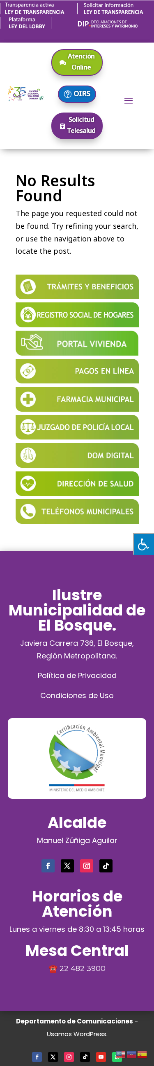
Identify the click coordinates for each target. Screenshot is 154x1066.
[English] (121, 1053)
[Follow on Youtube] (101, 1057)
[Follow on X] (67, 865)
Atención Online (81, 62)
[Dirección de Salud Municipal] (77, 493)
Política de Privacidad (77, 675)
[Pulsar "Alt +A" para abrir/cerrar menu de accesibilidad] (143, 544)
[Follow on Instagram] (86, 865)
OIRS (82, 93)
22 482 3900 (83, 968)
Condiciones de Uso (77, 695)
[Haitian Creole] (131, 1053)
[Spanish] (142, 1053)
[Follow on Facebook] (48, 865)
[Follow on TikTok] (106, 865)
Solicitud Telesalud (81, 125)
